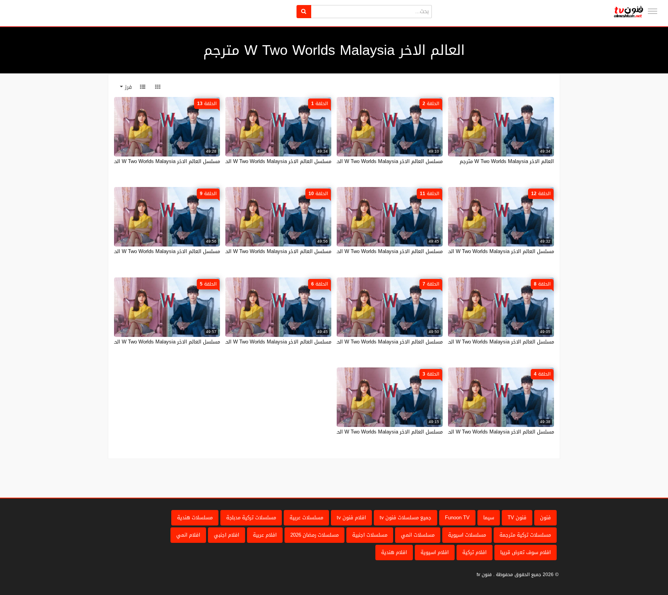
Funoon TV (457, 517)
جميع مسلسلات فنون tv (405, 517)
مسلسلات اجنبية (369, 535)
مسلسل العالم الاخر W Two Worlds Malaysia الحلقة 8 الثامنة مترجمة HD (474, 342)
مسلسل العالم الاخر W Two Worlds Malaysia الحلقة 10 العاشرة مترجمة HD (249, 251)
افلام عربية (265, 535)
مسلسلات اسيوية (467, 535)
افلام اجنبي (226, 535)
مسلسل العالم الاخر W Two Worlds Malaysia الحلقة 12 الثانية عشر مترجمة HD (468, 251)
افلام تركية (474, 552)
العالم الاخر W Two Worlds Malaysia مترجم (507, 161)
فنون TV (517, 517)
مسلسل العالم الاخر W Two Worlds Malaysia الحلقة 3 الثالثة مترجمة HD (364, 432)
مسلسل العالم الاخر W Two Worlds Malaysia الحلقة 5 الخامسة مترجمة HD (138, 342)
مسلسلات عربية (306, 517)
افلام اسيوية (435, 552)
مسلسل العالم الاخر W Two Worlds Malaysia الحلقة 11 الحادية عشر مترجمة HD (356, 251)
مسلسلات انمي (418, 535)
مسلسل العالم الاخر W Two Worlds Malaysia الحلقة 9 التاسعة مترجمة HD (139, 251)
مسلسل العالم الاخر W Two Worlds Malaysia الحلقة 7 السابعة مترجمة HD (362, 342)
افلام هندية (394, 552)
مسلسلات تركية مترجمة (525, 535)
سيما (488, 517)
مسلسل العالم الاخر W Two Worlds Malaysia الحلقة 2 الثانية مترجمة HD (364, 161)
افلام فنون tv (351, 517)
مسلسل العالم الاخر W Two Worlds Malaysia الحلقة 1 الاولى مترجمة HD (251, 161)
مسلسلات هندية (195, 517)
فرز (127, 87)
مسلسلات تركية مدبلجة (251, 517)
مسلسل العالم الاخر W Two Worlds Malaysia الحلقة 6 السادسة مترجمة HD (249, 342)
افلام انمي (188, 535)
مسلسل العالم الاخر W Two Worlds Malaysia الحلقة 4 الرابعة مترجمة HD (474, 432)
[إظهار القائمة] (653, 11)
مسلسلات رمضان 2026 (314, 535)
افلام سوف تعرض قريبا (525, 552)
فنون (545, 517)
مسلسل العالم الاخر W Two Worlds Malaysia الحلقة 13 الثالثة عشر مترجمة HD (134, 161)
